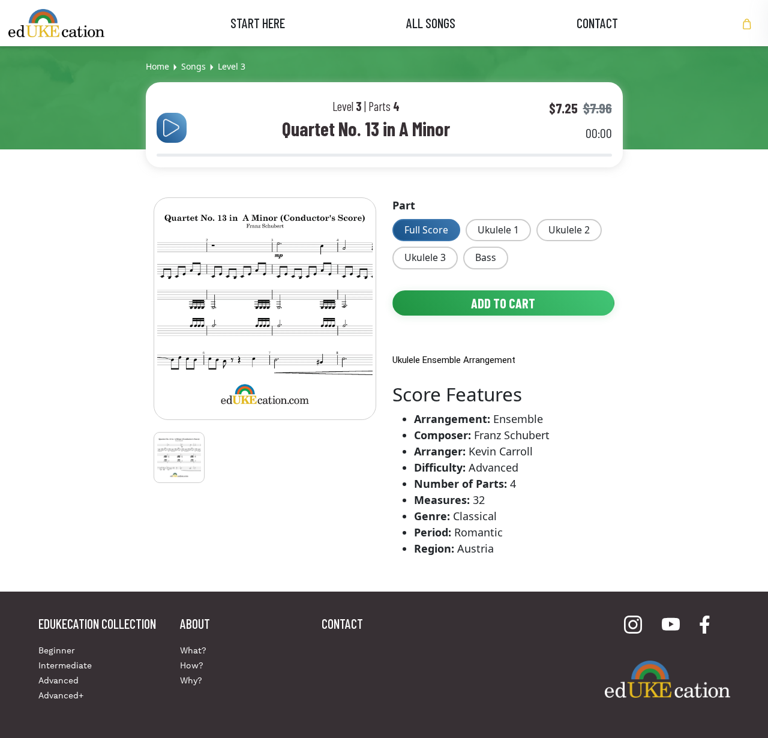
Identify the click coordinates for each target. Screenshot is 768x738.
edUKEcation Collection (97, 623)
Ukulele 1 (498, 229)
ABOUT (195, 623)
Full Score (426, 229)
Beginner (56, 650)
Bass (485, 257)
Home (157, 66)
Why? (191, 680)
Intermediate (65, 665)
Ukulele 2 (569, 229)
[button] (747, 23)
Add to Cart (503, 303)
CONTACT (597, 23)
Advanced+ (60, 695)
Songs (193, 66)
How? (191, 665)
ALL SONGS (430, 23)
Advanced (58, 680)
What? (193, 650)
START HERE (257, 23)
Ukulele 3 (425, 257)
